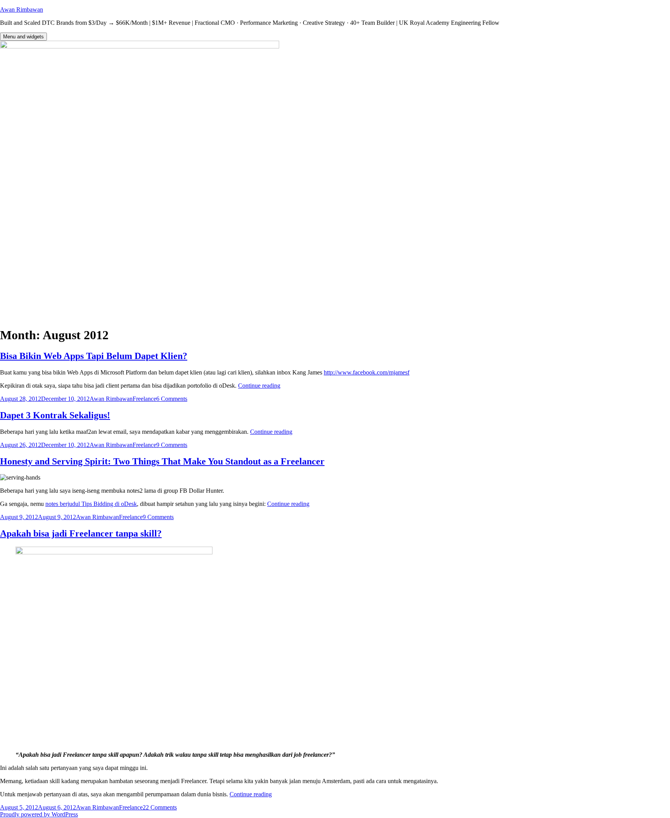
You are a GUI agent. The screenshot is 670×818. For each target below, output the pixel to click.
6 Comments (171, 398)
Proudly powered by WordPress (39, 814)
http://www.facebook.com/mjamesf (366, 372)
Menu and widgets (23, 37)
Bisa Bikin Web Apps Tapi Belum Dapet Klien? (93, 356)
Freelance (144, 398)
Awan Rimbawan (21, 9)
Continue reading (259, 385)
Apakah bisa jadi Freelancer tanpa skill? (81, 533)
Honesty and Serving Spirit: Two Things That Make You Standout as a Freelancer (162, 461)
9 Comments (171, 445)
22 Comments (160, 807)
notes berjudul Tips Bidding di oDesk (91, 503)
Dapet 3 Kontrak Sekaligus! (55, 415)
